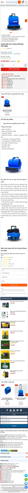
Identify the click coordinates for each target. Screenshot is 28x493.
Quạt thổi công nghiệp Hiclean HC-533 (20, 399)
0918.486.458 (9, 78)
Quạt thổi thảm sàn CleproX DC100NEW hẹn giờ (7, 399)
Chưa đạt (11, 265)
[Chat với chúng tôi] (26, 487)
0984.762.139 (9, 85)
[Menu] (26, 2)
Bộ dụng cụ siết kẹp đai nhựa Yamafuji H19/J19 (16, 341)
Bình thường (11, 263)
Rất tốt (10, 259)
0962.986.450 (9, 80)
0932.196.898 (17, 76)
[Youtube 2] (14, 410)
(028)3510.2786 (5, 77)
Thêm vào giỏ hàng (14, 69)
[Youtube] (10, 410)
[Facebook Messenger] (26, 483)
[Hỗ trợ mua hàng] (26, 479)
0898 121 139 (11, 481)
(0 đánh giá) (9, 48)
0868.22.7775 (10, 81)
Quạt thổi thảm (17, 53)
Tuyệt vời (11, 257)
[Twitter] (17, 410)
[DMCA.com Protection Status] (13, 450)
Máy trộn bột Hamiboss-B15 (16, 331)
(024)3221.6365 (22, 78)
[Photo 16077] (14, 20)
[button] (27, 453)
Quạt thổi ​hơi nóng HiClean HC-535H (7, 110)
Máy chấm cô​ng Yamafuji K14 (17, 301)
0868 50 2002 (11, 482)
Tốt (9, 261)
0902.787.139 (11, 76)
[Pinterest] (21, 410)
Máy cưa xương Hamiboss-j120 (17, 360)
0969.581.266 (9, 84)
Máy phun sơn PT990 (15, 350)
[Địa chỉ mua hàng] (26, 475)
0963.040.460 (10, 83)
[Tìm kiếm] (19, 2)
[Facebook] (7, 410)
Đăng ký (14, 425)
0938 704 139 (8, 479)
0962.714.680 (15, 78)
